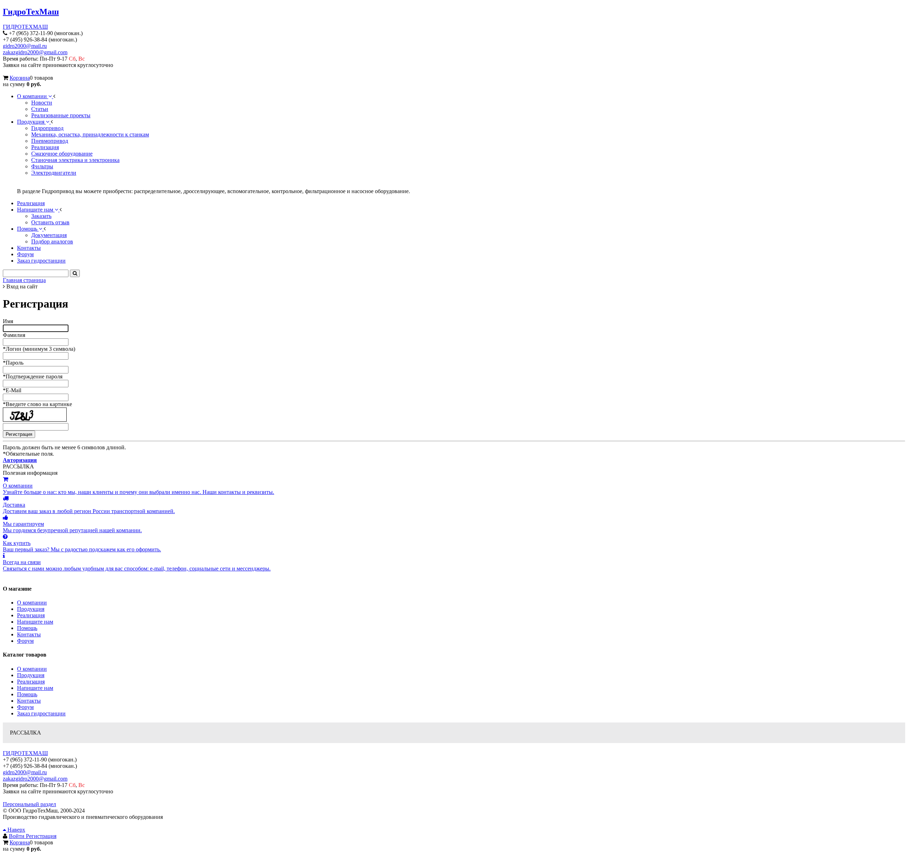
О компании (32, 603)
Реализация (31, 615)
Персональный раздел (29, 804)
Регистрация (41, 836)
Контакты (29, 634)
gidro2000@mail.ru (25, 46)
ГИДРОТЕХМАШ (25, 27)
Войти (17, 836)
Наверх (15, 830)
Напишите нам (35, 622)
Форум (25, 641)
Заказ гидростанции (41, 713)
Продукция (30, 609)
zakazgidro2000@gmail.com (35, 52)
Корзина (20, 78)
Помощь (27, 628)
